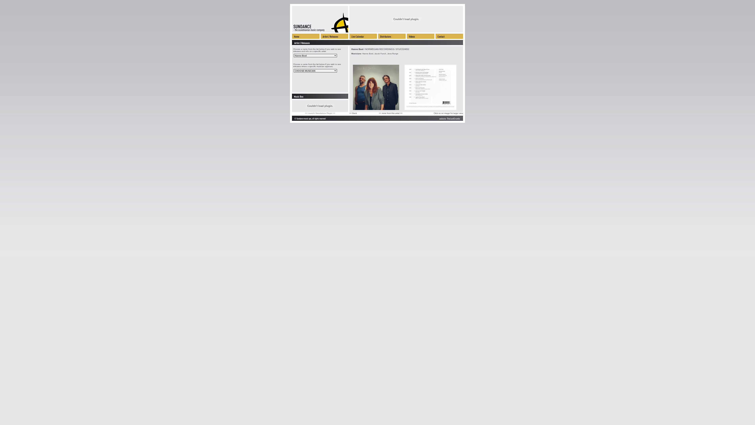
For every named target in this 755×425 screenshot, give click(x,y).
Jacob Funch (380, 54)
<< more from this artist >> (390, 113)
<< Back (353, 113)
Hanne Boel (357, 49)
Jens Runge (392, 54)
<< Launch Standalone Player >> (320, 113)
